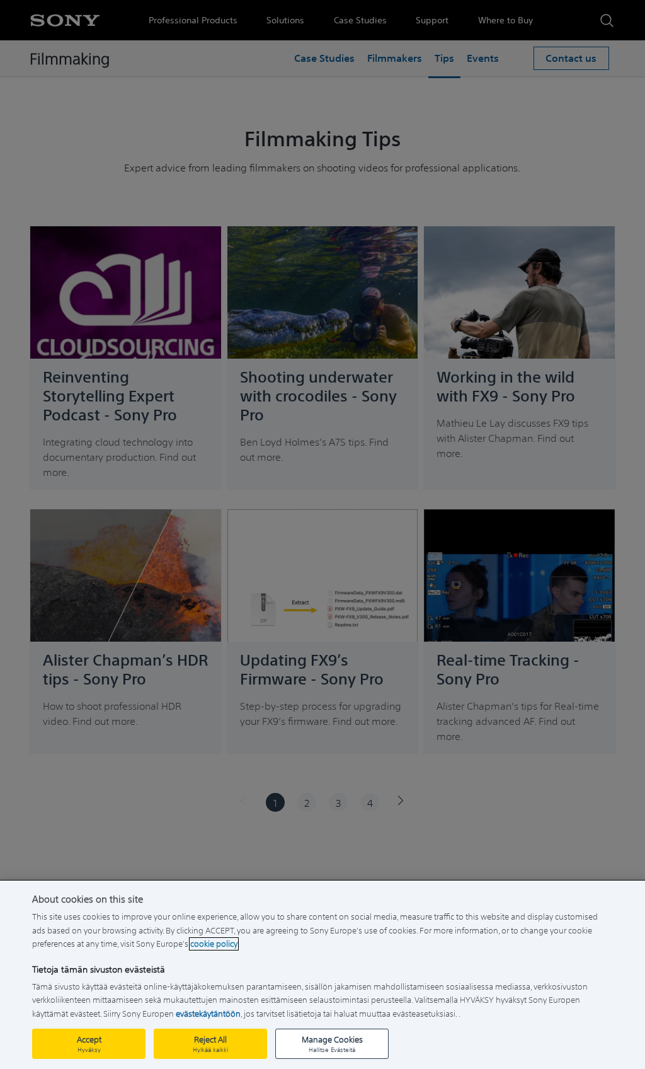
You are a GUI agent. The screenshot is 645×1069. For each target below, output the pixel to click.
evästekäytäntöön (208, 1013)
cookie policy (213, 944)
